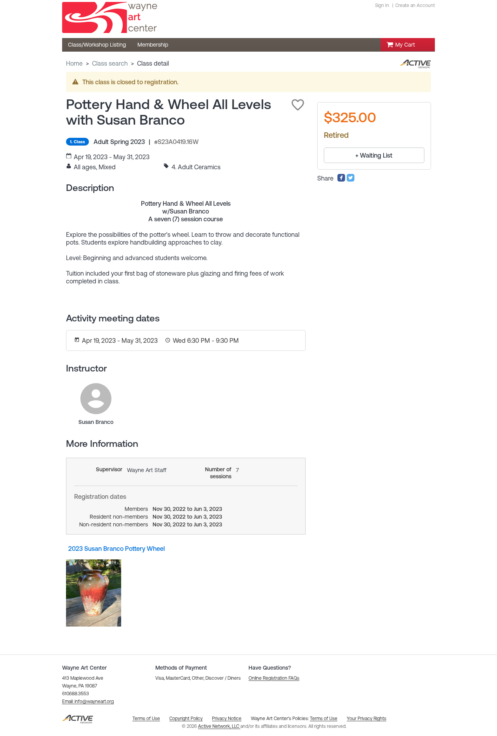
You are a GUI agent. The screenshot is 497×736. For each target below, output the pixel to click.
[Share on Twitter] (350, 179)
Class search (110, 63)
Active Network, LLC (219, 726)
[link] (95, 398)
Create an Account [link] (415, 5)
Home (74, 63)
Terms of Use (323, 718)
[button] (298, 105)
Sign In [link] (382, 5)
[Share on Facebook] (341, 179)
